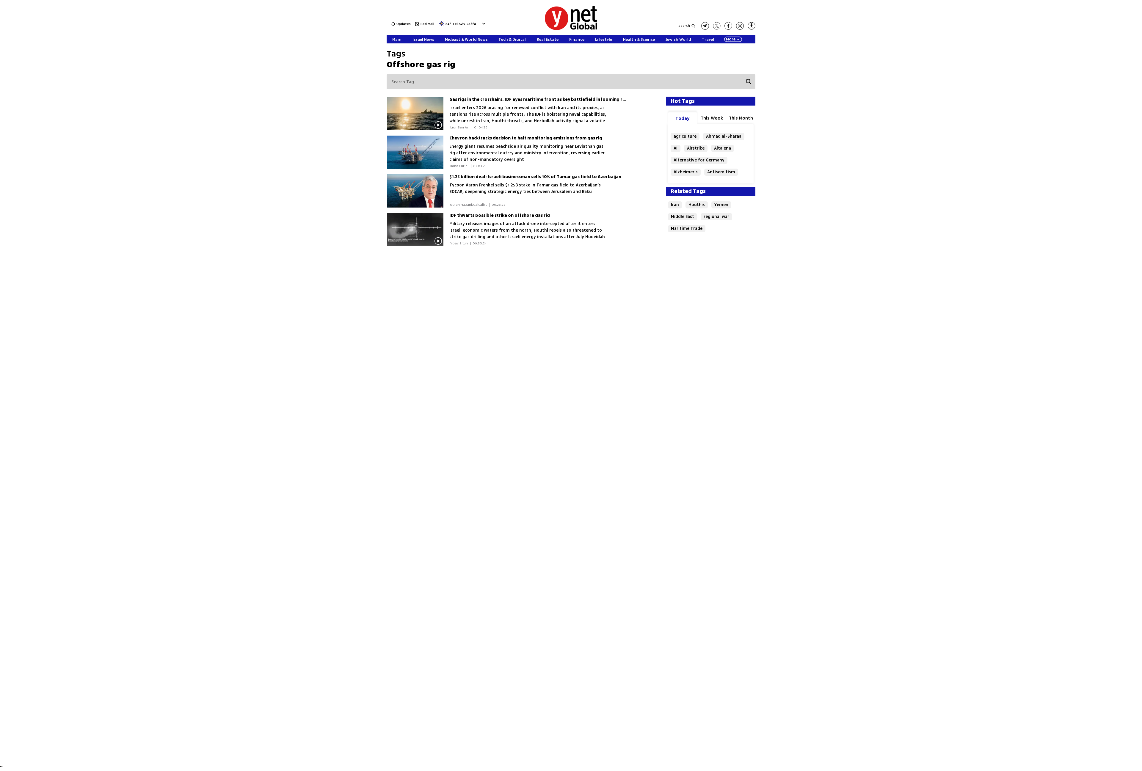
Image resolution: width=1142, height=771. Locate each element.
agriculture (685, 136)
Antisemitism (721, 172)
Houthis (696, 205)
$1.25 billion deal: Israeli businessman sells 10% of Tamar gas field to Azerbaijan (535, 177)
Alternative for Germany (699, 160)
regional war (716, 216)
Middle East (682, 216)
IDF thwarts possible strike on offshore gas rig (499, 215)
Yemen (721, 205)
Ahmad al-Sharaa (723, 136)
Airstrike (696, 148)
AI (675, 148)
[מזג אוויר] (442, 25)
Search (684, 25)
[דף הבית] (571, 29)
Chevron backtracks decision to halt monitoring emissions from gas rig (525, 138)
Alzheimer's (686, 172)
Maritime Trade (686, 228)
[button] (483, 24)
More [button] (730, 39)
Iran (675, 205)
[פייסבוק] (728, 26)
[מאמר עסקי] (418, 191)
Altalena (722, 148)
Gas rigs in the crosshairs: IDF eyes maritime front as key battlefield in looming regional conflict (552, 99)
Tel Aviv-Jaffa (464, 24)
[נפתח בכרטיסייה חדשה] (705, 26)
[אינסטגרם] (740, 26)
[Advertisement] (1097, 89)
